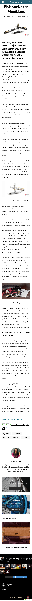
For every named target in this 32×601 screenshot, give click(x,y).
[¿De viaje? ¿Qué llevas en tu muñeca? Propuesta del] (7, 566)
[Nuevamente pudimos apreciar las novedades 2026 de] (18, 566)
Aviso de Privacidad (16, 597)
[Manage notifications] (28, 597)
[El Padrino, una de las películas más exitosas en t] (2, 572)
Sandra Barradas (9, 16)
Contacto (5, 589)
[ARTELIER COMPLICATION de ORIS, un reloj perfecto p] (2, 566)
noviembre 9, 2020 (22, 16)
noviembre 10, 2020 (17, 505)
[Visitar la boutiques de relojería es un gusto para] (13, 566)
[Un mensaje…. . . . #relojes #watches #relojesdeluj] (7, 572)
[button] (14, 549)
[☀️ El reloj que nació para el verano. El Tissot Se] (24, 566)
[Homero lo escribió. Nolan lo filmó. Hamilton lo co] (29, 566)
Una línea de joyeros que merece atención (16, 547)
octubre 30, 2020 (22, 483)
